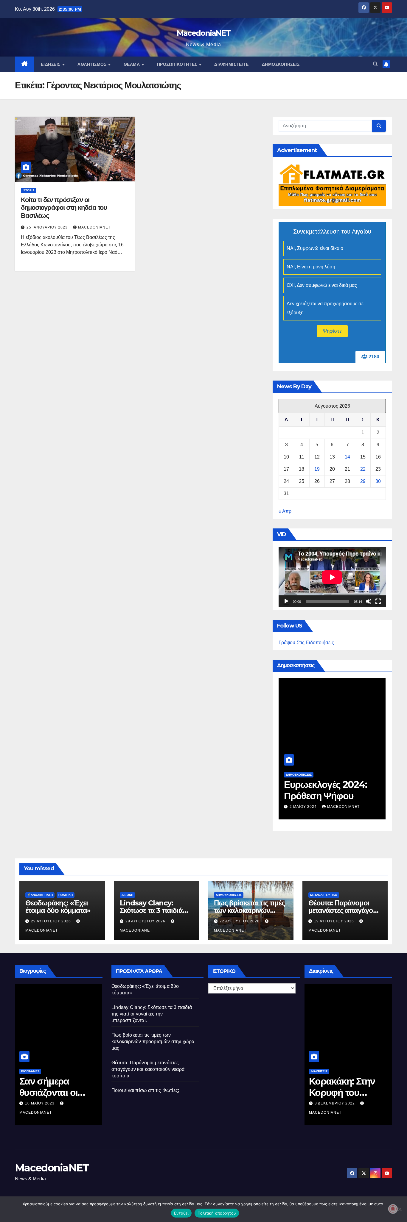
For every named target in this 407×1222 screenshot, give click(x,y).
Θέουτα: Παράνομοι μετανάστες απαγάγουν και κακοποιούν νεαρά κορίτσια (147, 1069)
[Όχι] (400, 1209)
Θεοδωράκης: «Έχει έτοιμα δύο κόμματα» (58, 907)
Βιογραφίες (30, 1071)
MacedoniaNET (204, 33)
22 (363, 469)
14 (347, 456)
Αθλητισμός (92, 64)
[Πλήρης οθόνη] (378, 601)
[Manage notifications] (393, 1209)
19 (317, 469)
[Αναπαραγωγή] (286, 601)
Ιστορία (29, 190)
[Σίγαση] (369, 601)
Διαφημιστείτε (231, 64)
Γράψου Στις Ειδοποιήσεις (306, 642)
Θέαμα (132, 64)
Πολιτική (65, 894)
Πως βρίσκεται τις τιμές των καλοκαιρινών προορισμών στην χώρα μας (153, 1041)
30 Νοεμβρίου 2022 (336, 1103)
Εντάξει (181, 1213)
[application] (332, 577)
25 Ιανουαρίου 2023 (48, 227)
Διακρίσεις (319, 1071)
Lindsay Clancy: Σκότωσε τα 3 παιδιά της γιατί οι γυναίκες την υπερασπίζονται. (151, 1014)
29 (363, 481)
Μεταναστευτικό (323, 894)
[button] (375, 64)
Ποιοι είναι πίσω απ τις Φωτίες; (145, 1090)
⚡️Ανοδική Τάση (40, 894)
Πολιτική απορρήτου (217, 1213)
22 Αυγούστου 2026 (240, 921)
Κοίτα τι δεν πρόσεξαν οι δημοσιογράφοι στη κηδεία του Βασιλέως (64, 208)
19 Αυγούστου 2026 (334, 921)
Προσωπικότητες (178, 64)
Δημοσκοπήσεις (281, 64)
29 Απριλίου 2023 (43, 1103)
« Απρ (285, 511)
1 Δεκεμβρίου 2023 (310, 807)
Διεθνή (127, 894)
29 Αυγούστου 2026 (51, 921)
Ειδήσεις (51, 64)
